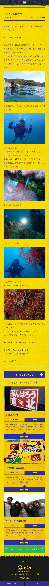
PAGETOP (24, 562)
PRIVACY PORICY (12, 583)
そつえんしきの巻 (15, 549)
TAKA (43, 17)
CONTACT (37, 583)
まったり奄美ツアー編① (36, 549)
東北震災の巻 (12, 414)
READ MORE (25, 436)
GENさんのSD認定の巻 (16, 520)
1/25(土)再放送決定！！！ (18, 467)
